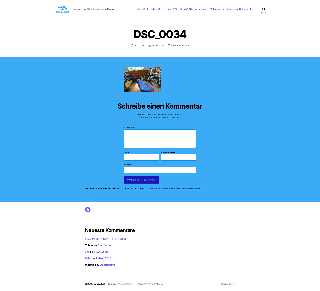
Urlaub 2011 (156, 9)
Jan (87, 252)
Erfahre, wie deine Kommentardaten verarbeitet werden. (173, 188)
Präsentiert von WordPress (149, 284)
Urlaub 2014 (186, 9)
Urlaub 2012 (171, 9)
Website (127, 164)
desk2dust (99, 284)
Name (127, 152)
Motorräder (216, 9)
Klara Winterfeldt (96, 239)
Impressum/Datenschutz (239, 9)
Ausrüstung (201, 9)
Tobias (141, 45)
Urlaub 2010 (142, 9)
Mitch (88, 258)
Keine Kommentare (180, 45)
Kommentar (130, 128)
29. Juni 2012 (158, 45)
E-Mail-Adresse (169, 152)
